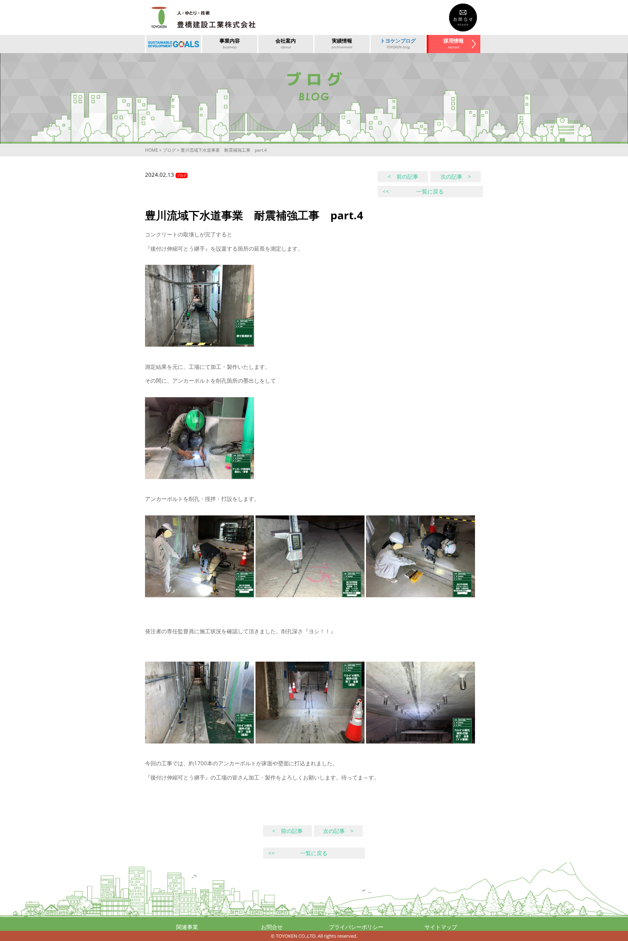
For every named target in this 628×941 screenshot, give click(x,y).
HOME (151, 150)
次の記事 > (455, 176)
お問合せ (272, 926)
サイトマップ (440, 926)
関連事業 (187, 926)
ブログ (169, 150)
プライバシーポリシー (356, 926)
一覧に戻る (413, 191)
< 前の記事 (403, 176)
